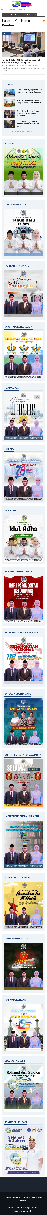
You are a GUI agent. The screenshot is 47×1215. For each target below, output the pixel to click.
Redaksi (16, 1197)
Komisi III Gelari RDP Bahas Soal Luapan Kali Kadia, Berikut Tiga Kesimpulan (22, 61)
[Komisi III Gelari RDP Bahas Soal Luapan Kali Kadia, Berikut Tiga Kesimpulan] (23, 44)
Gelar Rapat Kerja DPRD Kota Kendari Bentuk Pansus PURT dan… (28, 124)
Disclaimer (23, 1201)
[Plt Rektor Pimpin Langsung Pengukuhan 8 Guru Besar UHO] (9, 103)
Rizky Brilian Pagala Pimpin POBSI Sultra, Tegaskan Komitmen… (28, 113)
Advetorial (6, 34)
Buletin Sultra (28, 1211)
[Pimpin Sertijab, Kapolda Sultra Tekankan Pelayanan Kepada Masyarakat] (9, 93)
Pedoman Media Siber (32, 1197)
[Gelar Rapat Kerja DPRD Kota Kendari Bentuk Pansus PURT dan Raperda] (9, 124)
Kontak (8, 1197)
